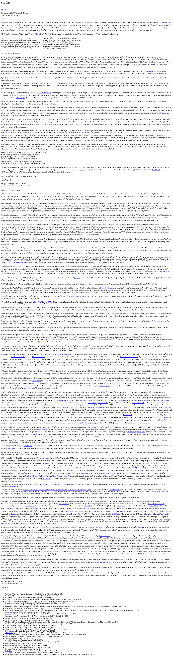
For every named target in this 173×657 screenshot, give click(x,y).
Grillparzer (166, 271)
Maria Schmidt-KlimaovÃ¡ (156, 504)
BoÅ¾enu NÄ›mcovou (44, 93)
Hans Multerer (33, 508)
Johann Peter (131, 432)
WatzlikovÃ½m (91, 429)
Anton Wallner (121, 511)
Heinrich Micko (28, 521)
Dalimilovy (77, 278)
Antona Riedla (72, 490)
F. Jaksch (8, 614)
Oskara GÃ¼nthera (55, 484)
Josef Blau (85, 508)
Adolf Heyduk (127, 415)
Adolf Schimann (164, 400)
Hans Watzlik (156, 170)
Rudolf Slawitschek (158, 491)
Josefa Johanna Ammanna (59, 490)
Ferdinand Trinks (44, 476)
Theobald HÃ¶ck (46, 302)
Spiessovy (161, 321)
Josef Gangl (38, 434)
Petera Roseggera (46, 405)
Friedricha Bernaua (162, 417)
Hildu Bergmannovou (119, 484)
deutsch (3, 9)
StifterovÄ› (148, 71)
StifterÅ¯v (137, 266)
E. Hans (7, 608)
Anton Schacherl (97, 511)
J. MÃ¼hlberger (10, 633)
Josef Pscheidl (164, 514)
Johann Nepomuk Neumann (129, 357)
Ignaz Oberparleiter (140, 400)
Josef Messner (121, 400)
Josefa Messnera (43, 484)
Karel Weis (30, 388)
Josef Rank (88, 506)
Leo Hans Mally (139, 470)
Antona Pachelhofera (15, 486)
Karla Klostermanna (97, 407)
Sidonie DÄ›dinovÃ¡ (100, 562)
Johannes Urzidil (143, 527)
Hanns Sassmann (114, 490)
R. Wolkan (8, 651)
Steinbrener (43, 395)
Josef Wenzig (76, 423)
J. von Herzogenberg (11, 612)
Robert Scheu (28, 491)
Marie (157, 400)
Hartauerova (36, 381)
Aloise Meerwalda (86, 473)
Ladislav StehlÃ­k (104, 536)
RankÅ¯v (7, 132)
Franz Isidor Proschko (64, 400)
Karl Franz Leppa (53, 470)
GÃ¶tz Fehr (67, 476)
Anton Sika (111, 508)
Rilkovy (37, 34)
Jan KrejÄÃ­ (86, 423)
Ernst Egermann (12, 514)
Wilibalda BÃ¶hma (133, 468)
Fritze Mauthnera (41, 429)
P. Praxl (7, 636)
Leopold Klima (64, 504)
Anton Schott (141, 432)
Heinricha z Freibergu (20, 262)
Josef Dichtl (69, 511)
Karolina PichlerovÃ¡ (18, 357)
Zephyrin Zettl (10, 508)
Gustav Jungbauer (104, 386)
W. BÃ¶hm (8, 597)
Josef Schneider (33, 476)
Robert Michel (98, 527)
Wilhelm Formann (56, 476)
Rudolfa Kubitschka (69, 484)
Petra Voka (37, 302)
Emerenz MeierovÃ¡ (138, 403)
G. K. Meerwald (10, 631)
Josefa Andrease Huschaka (41, 490)
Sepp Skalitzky (30, 506)
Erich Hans (160, 113)
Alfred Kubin (28, 446)
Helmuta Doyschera (84, 490)
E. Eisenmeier (9, 603)
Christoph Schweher (106, 288)
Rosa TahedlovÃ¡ (6, 523)
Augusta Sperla (28, 490)
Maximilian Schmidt (86, 400)
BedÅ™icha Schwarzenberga (50, 339)
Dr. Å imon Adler (150, 514)
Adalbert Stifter (166, 22)
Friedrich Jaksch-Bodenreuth (113, 473)
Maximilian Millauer (38, 357)
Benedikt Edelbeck (75, 296)
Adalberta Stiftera (62, 354)
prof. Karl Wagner (115, 132)
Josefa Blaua (86, 132)
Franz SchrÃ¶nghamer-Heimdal (98, 403)
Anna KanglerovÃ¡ (73, 514)
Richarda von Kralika (39, 323)
